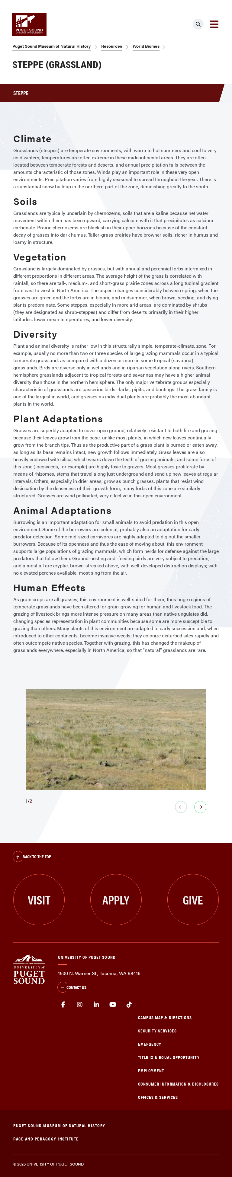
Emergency (150, 1044)
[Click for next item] (200, 807)
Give (193, 899)
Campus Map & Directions (165, 1017)
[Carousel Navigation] (116, 807)
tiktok (129, 1005)
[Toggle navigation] (214, 24)
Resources (111, 46)
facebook (63, 1005)
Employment (151, 1070)
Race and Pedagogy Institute (46, 1138)
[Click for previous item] (181, 807)
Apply (115, 899)
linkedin (96, 1005)
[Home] (29, 968)
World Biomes (146, 46)
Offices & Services (158, 1097)
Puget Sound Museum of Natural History (51, 46)
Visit (39, 899)
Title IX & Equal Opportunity (169, 1057)
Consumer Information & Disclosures (178, 1083)
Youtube (113, 1005)
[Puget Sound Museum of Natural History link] (29, 24)
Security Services (157, 1030)
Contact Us (76, 987)
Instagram (80, 1005)
